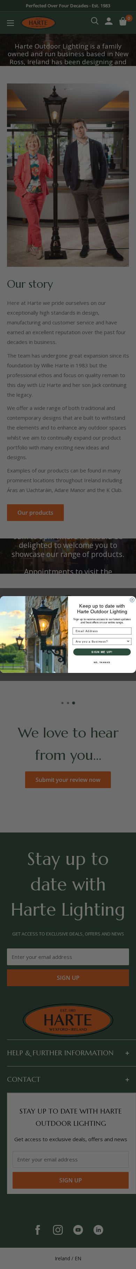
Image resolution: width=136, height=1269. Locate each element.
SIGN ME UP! (102, 652)
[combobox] (101, 641)
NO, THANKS (102, 662)
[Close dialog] (132, 600)
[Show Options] (128, 641)
